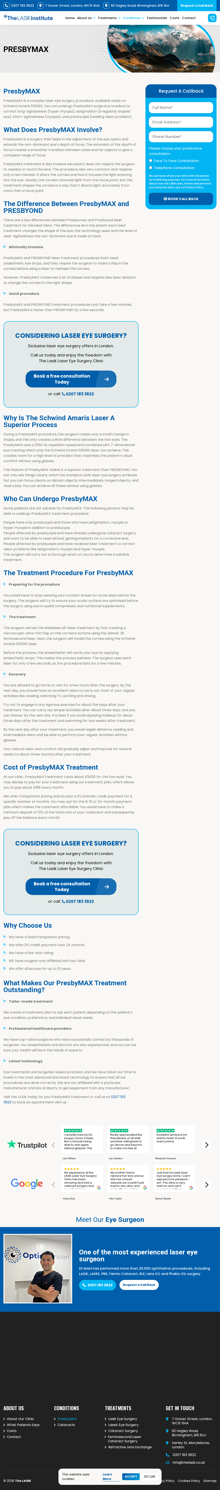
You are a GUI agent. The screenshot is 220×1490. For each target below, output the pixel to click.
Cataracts (66, 1425)
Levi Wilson (69, 1158)
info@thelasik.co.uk (189, 1462)
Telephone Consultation (174, 167)
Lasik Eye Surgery (122, 1419)
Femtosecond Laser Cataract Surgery (124, 1439)
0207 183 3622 (80, 394)
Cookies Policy (189, 1481)
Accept (131, 1477)
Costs (174, 18)
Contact (189, 18)
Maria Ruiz (69, 1198)
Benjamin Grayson (165, 1158)
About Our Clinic (20, 1419)
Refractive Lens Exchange (130, 1447)
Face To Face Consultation (176, 160)
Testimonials (157, 18)
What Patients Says (23, 1425)
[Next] (206, 1145)
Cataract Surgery (123, 1431)
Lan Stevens (115, 1158)
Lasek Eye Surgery (123, 1425)
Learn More (107, 1476)
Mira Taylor (115, 1198)
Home (70, 18)
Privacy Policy (164, 1481)
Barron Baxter (163, 1198)
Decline (149, 1477)
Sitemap (210, 1481)
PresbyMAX (67, 1419)
